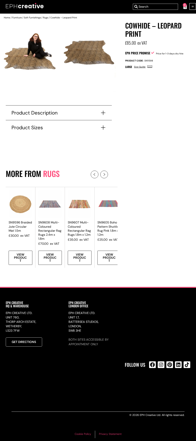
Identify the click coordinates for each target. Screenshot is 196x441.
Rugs (45, 17)
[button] (94, 174)
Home (7, 17)
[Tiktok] (187, 364)
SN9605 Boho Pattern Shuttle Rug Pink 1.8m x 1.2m (107, 228)
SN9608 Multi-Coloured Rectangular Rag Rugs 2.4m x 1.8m (49, 230)
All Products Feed (153, 381)
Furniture (17, 17)
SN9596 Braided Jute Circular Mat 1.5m (20, 226)
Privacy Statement (110, 434)
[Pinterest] (169, 364)
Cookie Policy (83, 434)
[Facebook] (152, 364)
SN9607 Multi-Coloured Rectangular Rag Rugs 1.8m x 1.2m (79, 228)
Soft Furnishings (32, 17)
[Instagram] (161, 364)
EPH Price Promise (137, 53)
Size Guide (139, 66)
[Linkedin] (178, 364)
